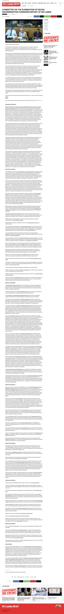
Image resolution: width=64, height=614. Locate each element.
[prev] (59, 5)
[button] (60, 3)
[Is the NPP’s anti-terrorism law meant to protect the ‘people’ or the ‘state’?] (46, 58)
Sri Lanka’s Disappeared (53, 62)
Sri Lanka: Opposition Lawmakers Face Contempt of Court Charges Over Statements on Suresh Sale (50, 46)
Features (50, 61)
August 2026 (46, 22)
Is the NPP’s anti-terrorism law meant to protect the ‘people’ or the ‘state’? (53, 58)
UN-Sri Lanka (5, 14)
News (44, 44)
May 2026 (46, 26)
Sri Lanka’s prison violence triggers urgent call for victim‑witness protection (37, 5)
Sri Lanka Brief (7, 16)
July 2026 (46, 23)
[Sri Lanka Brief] (3, 16)
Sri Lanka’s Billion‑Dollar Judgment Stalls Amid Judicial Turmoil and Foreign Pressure (53, 52)
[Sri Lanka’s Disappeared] (46, 63)
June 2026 (46, 25)
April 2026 (46, 28)
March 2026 (46, 29)
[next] (61, 5)
